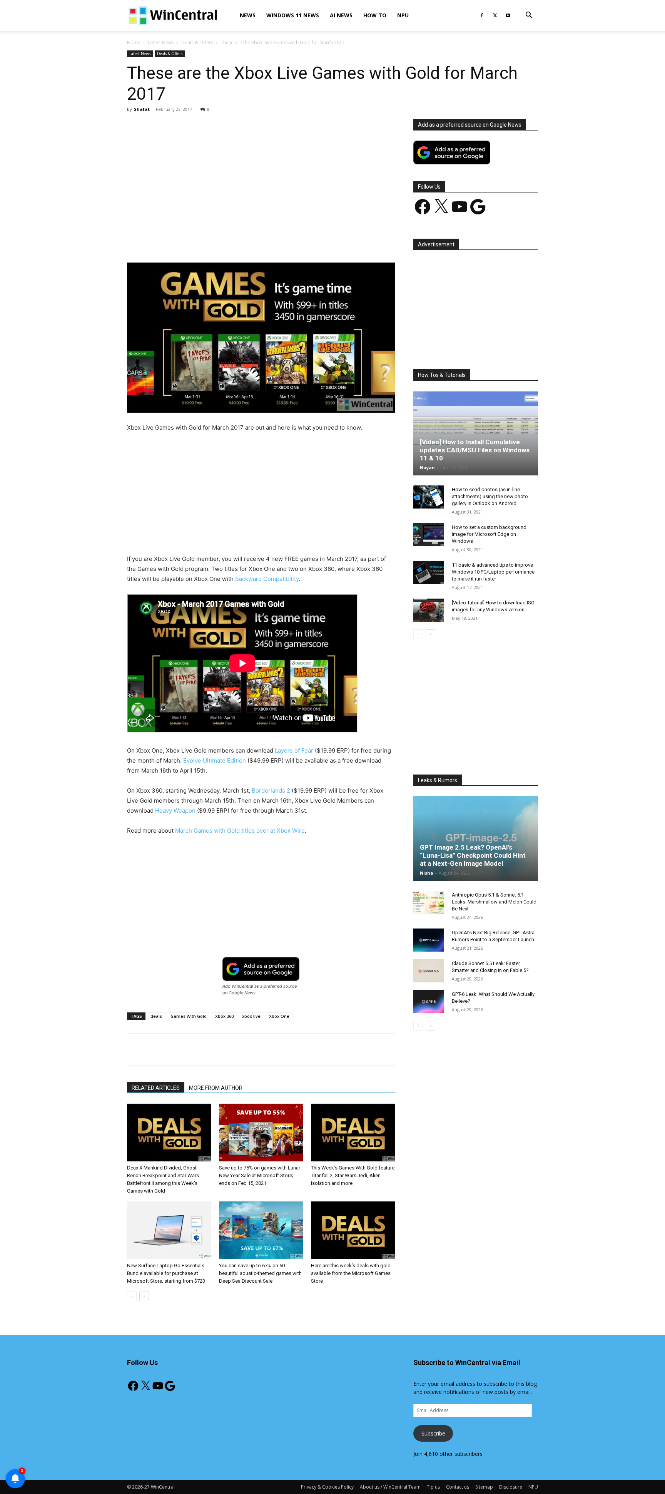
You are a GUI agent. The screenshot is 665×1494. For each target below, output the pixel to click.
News (248, 15)
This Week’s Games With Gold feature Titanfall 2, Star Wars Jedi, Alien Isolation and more (352, 1175)
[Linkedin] (252, 240)
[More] (305, 240)
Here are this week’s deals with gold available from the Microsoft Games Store (351, 1273)
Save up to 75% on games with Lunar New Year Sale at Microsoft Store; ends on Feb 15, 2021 (259, 1175)
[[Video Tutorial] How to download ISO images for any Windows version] (428, 610)
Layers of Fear (294, 750)
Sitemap (484, 1487)
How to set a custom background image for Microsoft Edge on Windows (489, 534)
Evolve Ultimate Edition (214, 760)
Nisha (426, 873)
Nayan (427, 467)
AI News (341, 15)
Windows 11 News (292, 15)
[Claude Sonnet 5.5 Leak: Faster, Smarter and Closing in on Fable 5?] (428, 970)
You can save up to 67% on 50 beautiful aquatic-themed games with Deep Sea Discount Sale (260, 1273)
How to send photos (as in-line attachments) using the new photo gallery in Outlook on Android (490, 496)
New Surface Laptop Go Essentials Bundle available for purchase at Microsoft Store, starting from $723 (166, 1273)
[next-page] (144, 1296)
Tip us (433, 1487)
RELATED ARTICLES (156, 1088)
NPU (403, 15)
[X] (495, 15)
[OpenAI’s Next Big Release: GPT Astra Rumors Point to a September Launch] (428, 940)
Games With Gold (188, 1016)
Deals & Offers (197, 42)
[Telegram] (287, 240)
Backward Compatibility (267, 578)
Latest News (161, 42)
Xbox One (279, 1016)
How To (374, 15)
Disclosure (510, 1487)
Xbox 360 (224, 1016)
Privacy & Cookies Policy (327, 1487)
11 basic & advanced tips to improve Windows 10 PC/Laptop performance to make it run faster (493, 572)
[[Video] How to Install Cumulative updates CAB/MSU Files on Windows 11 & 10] (475, 433)
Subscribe (433, 1433)
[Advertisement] (261, 176)
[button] (529, 16)
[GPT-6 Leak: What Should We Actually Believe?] (428, 1001)
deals (156, 1016)
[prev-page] (132, 1296)
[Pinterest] (216, 240)
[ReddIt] (269, 240)
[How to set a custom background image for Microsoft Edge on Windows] (428, 534)
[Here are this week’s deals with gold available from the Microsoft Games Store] (353, 1230)
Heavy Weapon (175, 810)
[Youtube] (508, 15)
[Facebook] (482, 15)
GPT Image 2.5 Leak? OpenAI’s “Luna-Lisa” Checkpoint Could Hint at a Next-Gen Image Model (473, 855)
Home (133, 42)
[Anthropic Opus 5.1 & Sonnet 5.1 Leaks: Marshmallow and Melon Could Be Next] (428, 902)
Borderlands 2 (271, 790)
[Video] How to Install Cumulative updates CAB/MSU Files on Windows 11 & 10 (475, 450)
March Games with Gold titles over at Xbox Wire (240, 830)
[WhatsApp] (234, 240)
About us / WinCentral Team (390, 1487)
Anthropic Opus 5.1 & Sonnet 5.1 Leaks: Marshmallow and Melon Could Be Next (494, 902)
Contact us (457, 1487)
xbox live (251, 1016)
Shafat (142, 109)
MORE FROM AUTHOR (215, 1088)
